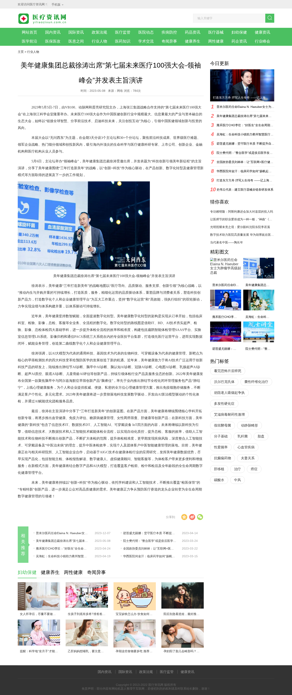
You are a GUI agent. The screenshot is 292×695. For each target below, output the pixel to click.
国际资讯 (76, 32)
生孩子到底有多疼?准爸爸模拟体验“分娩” (88, 614)
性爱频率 (221, 447)
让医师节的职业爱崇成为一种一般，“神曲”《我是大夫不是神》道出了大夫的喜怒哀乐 (242, 219)
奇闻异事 (169, 41)
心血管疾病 (246, 447)
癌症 (254, 469)
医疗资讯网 (155, 684)
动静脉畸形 (249, 425)
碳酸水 (219, 480)
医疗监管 (122, 32)
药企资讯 (239, 41)
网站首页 (29, 32)
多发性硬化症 (224, 403)
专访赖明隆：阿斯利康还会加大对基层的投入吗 (241, 211)
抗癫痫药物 (222, 458)
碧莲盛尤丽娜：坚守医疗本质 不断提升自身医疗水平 (150, 533)
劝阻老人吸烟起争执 (229, 392)
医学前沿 (29, 41)
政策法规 (99, 32)
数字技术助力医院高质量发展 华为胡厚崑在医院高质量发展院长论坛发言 (242, 234)
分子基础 (221, 436)
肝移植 (219, 469)
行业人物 (99, 41)
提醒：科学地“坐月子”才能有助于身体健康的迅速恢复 (40, 651)
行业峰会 (262, 41)
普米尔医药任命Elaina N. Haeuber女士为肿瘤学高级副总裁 (62, 533)
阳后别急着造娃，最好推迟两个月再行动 (184, 614)
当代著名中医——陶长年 (226, 242)
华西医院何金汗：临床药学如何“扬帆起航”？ (150, 556)
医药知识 (122, 41)
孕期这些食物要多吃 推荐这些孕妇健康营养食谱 (136, 651)
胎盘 (261, 436)
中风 (237, 480)
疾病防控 (169, 32)
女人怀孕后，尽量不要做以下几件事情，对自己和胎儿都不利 (40, 614)
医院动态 (146, 32)
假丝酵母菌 (222, 425)
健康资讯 (262, 32)
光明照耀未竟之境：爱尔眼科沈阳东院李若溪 (240, 227)
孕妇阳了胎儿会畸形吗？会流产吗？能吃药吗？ (184, 651)
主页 (21, 51)
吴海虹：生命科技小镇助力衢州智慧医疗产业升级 (62, 556)
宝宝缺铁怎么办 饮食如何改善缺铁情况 (136, 614)
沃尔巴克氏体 (224, 382)
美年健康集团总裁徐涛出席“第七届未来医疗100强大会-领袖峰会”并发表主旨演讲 (62, 540)
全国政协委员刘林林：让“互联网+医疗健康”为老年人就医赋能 (150, 548)
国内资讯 (52, 32)
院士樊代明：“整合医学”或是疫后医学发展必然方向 (150, 540)
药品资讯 (192, 32)
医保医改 (52, 41)
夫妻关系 (248, 458)
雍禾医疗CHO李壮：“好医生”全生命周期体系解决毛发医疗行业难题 (62, 548)
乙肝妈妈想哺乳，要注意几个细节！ (88, 651)
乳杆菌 (242, 436)
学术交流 (146, 41)
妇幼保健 (239, 32)
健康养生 (192, 41)
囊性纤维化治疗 (256, 382)
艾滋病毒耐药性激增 (229, 414)
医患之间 (76, 41)
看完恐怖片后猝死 (227, 371)
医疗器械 (216, 32)
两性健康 (216, 41)
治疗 (237, 469)
